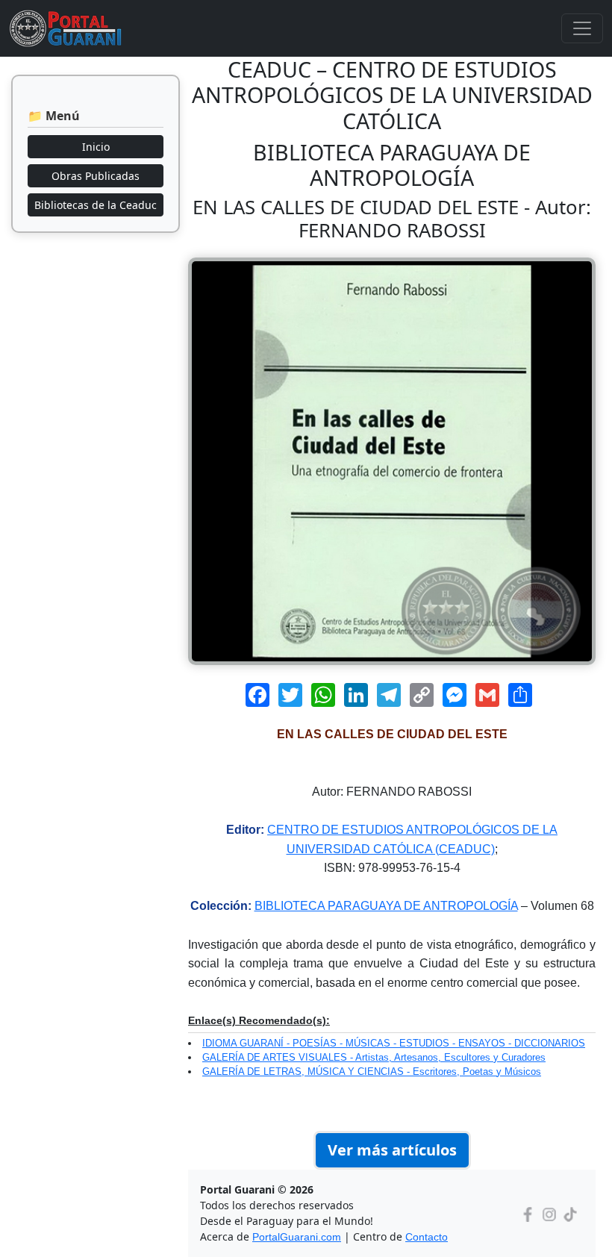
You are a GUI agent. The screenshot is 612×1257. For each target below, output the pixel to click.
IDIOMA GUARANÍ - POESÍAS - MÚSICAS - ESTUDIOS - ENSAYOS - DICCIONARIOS (393, 1043)
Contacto (426, 1237)
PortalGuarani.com (296, 1237)
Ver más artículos (392, 1150)
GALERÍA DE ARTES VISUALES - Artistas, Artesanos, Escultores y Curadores (374, 1057)
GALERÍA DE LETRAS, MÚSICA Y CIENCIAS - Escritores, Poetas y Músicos (371, 1071)
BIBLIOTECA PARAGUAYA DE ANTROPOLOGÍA (386, 905)
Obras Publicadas (95, 176)
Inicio (96, 147)
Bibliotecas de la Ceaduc (95, 205)
